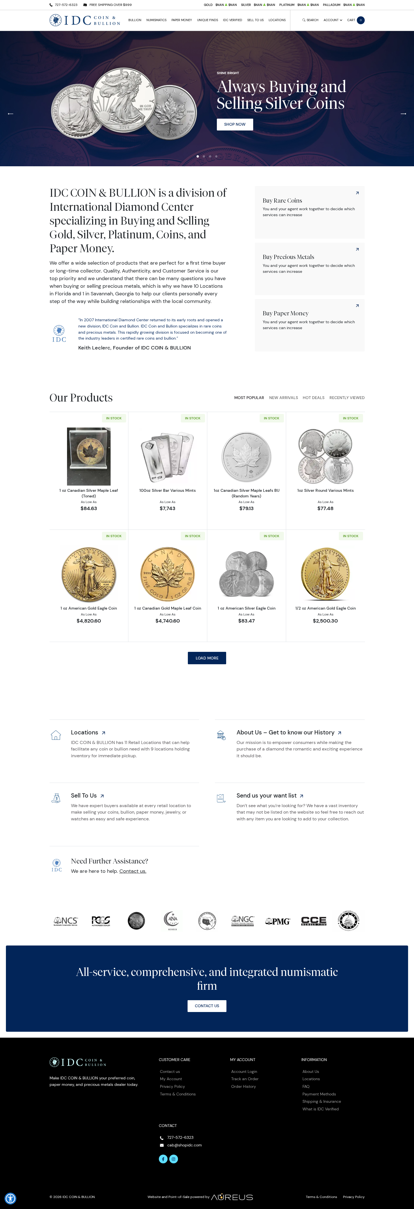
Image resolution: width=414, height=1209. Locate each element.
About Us (310, 1071)
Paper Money (182, 20)
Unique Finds (207, 20)
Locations (277, 20)
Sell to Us (255, 20)
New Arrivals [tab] (283, 397)
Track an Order (245, 1078)
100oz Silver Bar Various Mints (167, 490)
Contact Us (207, 1005)
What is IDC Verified (320, 1108)
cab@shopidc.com (184, 1145)
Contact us (170, 1071)
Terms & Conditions (178, 1094)
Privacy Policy (172, 1086)
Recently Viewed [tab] (347, 397)
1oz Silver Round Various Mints (325, 490)
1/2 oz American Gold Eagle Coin (325, 608)
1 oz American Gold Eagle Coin (89, 608)
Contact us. (132, 871)
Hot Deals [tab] (313, 397)
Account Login (244, 1071)
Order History (243, 1086)
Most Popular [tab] (249, 397)
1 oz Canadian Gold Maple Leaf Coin (167, 608)
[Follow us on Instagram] (173, 1159)
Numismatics (156, 20)
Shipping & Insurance (321, 1101)
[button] (198, 156)
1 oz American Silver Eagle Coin (246, 608)
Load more (207, 658)
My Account (171, 1078)
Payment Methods (319, 1094)
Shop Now (235, 124)
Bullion (134, 20)
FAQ (306, 1086)
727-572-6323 (66, 5)
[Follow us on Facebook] (163, 1159)
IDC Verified (232, 20)
